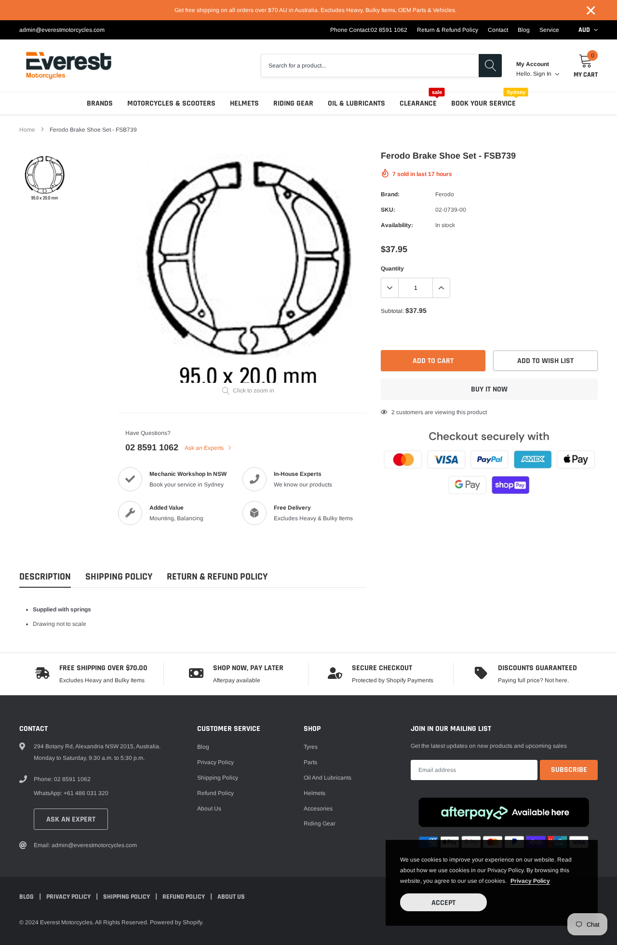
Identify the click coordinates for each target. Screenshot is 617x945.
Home (27, 129)
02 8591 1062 (389, 30)
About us (209, 808)
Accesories (318, 808)
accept (443, 903)
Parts (310, 762)
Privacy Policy (215, 762)
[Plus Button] (441, 287)
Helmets (244, 103)
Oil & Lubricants (356, 103)
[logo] (68, 65)
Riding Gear (293, 103)
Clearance (418, 103)
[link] (44, 177)
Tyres (311, 746)
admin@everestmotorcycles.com (62, 30)
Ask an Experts (205, 448)
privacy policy (530, 881)
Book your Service (483, 103)
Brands (100, 103)
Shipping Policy (118, 577)
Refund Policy (215, 793)
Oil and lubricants (327, 777)
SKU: (388, 209)
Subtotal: (392, 311)
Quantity (392, 268)
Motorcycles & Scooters (171, 103)
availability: (397, 225)
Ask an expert (70, 819)
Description (45, 577)
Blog (524, 30)
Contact (498, 30)
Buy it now (489, 389)
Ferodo (444, 194)
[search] (490, 65)
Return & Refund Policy (447, 30)
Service (549, 30)
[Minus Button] (390, 287)
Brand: (390, 194)
